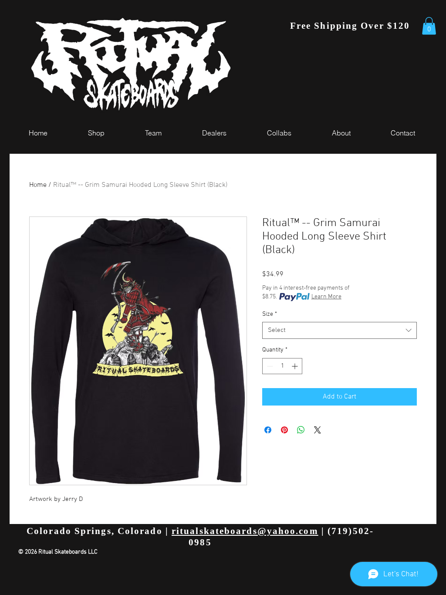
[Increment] (295, 366)
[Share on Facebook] (268, 430)
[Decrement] (269, 366)
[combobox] (339, 330)
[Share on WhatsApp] (301, 430)
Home (38, 185)
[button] (429, 26)
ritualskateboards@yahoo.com (245, 531)
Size (269, 314)
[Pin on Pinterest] (284, 430)
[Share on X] (317, 430)
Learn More (326, 297)
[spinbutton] (282, 366)
